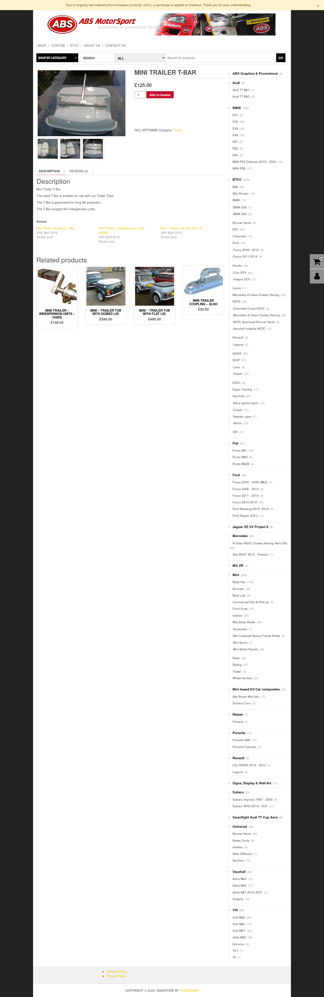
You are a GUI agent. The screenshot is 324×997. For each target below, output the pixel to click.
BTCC (74, 45)
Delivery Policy (116, 971)
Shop (41, 45)
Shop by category (52, 58)
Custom (58, 45)
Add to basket (160, 95)
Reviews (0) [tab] (78, 171)
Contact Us (115, 45)
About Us (92, 45)
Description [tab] (49, 171)
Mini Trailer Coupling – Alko (56, 228)
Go (280, 58)
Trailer (177, 130)
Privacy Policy (116, 976)
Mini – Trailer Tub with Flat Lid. (182, 228)
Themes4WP (189, 990)
